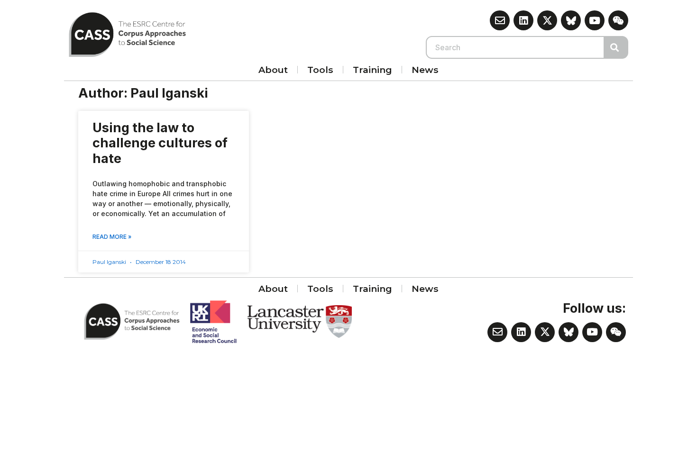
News (425, 69)
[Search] (616, 47)
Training (372, 69)
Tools (320, 69)
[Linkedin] (523, 20)
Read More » (111, 236)
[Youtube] (595, 20)
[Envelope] (500, 20)
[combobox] (515, 47)
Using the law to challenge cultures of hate (160, 143)
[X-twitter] (547, 20)
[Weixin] (618, 20)
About (273, 69)
